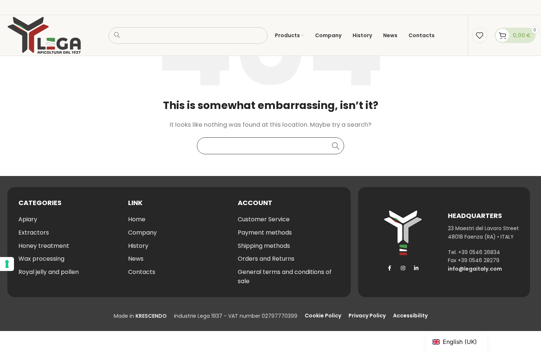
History (138, 246)
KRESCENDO (151, 316)
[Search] (335, 145)
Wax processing (41, 258)
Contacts (141, 272)
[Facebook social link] (389, 268)
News (136, 258)
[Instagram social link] (403, 268)
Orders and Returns (266, 258)
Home (136, 219)
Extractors (33, 232)
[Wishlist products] (479, 35)
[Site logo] (44, 35)
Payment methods (265, 232)
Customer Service (264, 219)
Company (142, 232)
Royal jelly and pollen (48, 272)
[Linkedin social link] (416, 268)
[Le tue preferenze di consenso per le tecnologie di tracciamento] (7, 264)
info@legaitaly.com (475, 268)
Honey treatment (43, 246)
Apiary (27, 219)
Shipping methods (264, 246)
